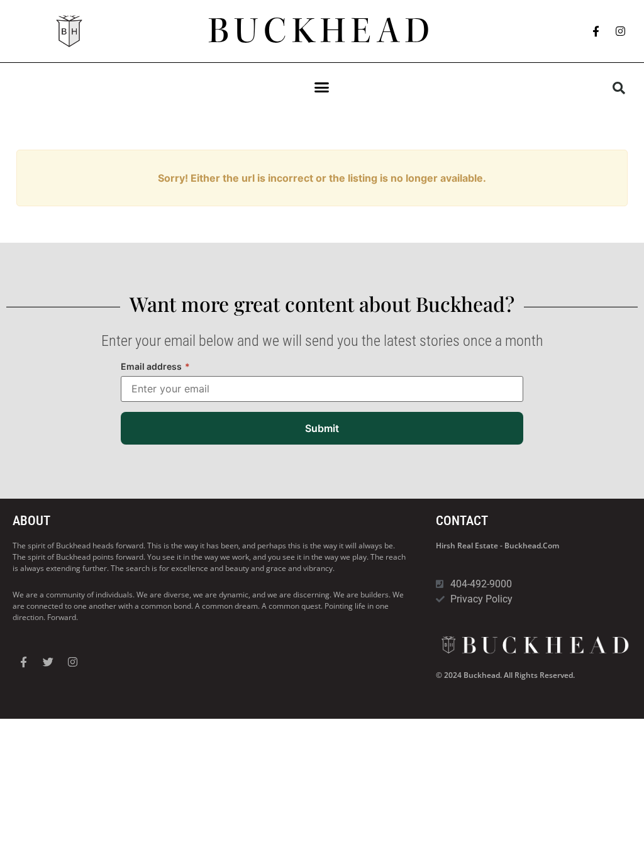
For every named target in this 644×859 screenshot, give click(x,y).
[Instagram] (620, 31)
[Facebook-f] (596, 31)
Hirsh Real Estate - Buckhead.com (497, 545)
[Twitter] (47, 662)
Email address (155, 366)
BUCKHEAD (321, 31)
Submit (322, 428)
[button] (322, 87)
